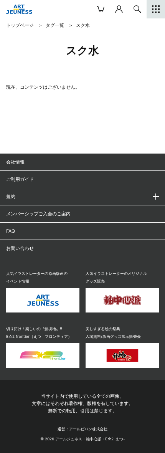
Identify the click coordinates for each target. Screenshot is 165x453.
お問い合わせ (20, 248)
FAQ (10, 231)
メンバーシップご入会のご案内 (38, 214)
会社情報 (15, 162)
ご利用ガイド (20, 179)
